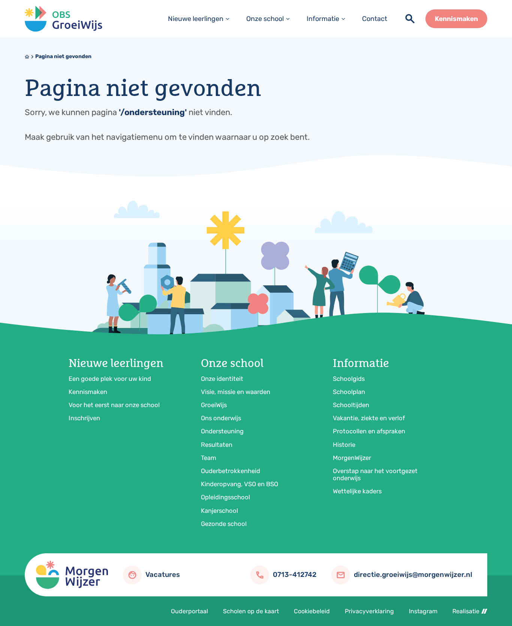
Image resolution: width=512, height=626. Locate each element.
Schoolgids (349, 378)
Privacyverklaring (369, 611)
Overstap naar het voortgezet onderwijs (375, 474)
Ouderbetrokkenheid (230, 471)
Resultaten (216, 444)
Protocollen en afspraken (369, 431)
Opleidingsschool (225, 497)
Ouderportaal (189, 611)
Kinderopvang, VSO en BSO (239, 484)
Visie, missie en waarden (235, 391)
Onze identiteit (222, 378)
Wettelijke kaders (357, 491)
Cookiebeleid (312, 611)
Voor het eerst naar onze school (114, 405)
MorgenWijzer (352, 457)
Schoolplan (349, 391)
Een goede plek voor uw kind (110, 378)
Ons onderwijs (221, 418)
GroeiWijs (214, 405)
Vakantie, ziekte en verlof (369, 418)
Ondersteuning (222, 431)
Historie (344, 444)
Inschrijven (84, 418)
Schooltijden (351, 405)
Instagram (423, 611)
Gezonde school (224, 523)
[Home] (63, 19)
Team (208, 457)
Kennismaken (88, 391)
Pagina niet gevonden (63, 56)
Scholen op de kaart (251, 611)
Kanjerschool (219, 510)
